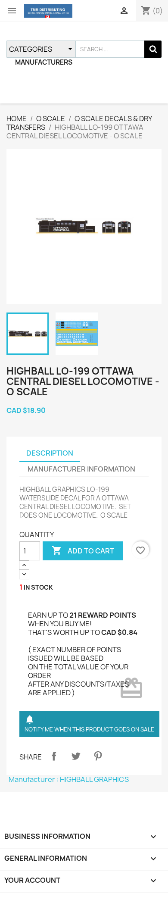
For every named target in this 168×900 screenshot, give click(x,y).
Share (53, 756)
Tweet (75, 756)
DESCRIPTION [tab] (49, 453)
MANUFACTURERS (43, 62)
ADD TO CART (83, 550)
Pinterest (97, 756)
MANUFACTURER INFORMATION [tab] (81, 469)
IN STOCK (38, 587)
